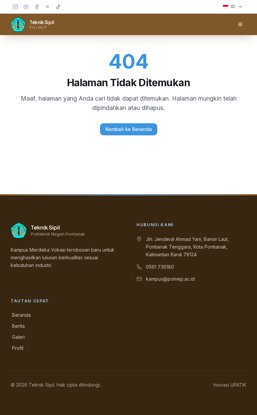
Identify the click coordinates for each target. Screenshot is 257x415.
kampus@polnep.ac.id (170, 279)
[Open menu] (240, 24)
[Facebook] (36, 6)
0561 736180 (160, 267)
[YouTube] (26, 6)
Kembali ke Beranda (128, 129)
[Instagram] (15, 6)
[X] (47, 6)
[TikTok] (58, 6)
